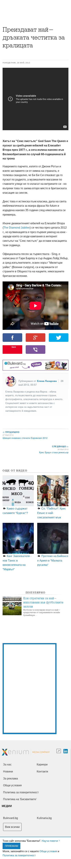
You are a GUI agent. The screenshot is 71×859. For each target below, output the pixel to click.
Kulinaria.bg (44, 818)
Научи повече (50, 840)
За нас (7, 764)
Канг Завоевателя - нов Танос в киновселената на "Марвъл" (17, 562)
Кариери (42, 764)
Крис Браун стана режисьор (53, 452)
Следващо (60, 446)
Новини (8, 771)
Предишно (11, 432)
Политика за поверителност (19, 855)
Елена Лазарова (47, 381)
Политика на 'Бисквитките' (20, 799)
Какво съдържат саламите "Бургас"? (15, 510)
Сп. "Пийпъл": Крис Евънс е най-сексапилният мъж (51, 512)
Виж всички (12, 826)
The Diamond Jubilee (16, 227)
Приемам (11, 846)
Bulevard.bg (10, 818)
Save (14, 347)
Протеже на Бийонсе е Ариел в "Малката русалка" (52, 560)
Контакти (42, 771)
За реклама (10, 778)
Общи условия (48, 851)
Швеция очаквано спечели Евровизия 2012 (25, 438)
